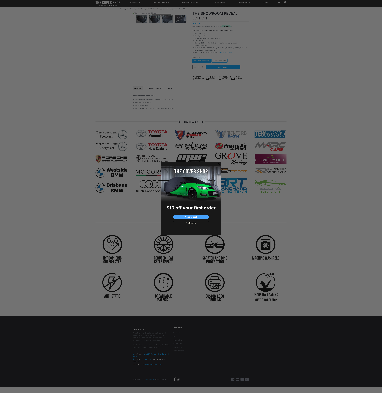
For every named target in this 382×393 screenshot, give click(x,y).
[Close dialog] (218, 163)
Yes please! (191, 217)
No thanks (191, 223)
